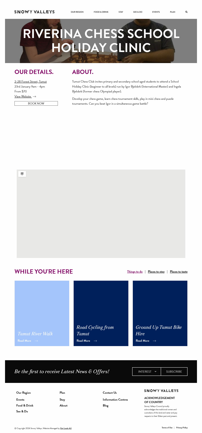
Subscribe (174, 371)
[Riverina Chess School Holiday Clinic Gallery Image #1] (58, 139)
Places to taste (179, 271)
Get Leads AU (66, 428)
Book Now (36, 103)
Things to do (135, 271)
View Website (23, 96)
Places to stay (156, 271)
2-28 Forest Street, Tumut (30, 81)
